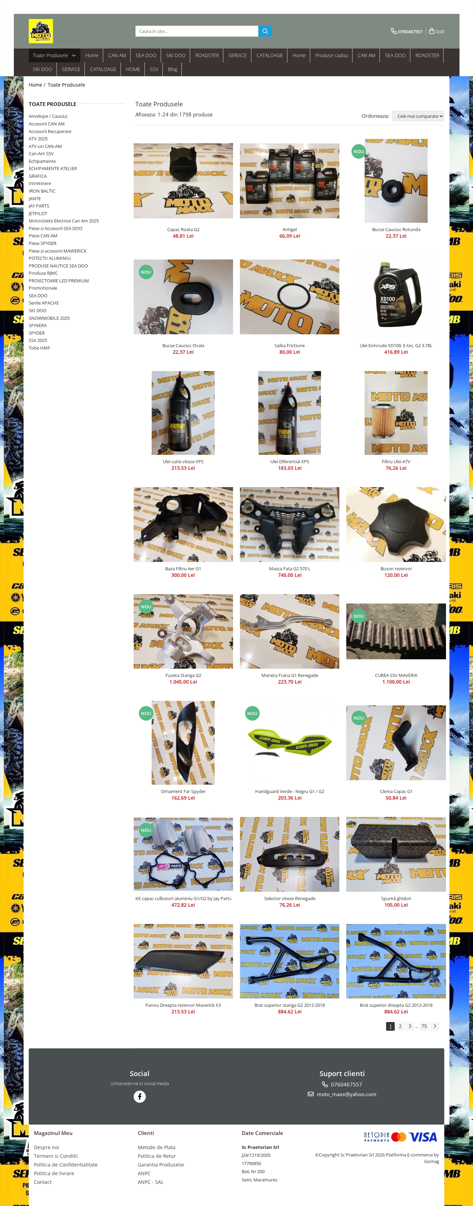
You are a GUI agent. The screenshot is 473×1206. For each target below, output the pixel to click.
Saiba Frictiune (290, 345)
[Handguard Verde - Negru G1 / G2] (289, 743)
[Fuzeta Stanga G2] (183, 631)
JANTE (35, 198)
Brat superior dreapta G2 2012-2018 (396, 1005)
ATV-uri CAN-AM (45, 146)
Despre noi (46, 1147)
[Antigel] (289, 180)
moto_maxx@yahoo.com (345, 1094)
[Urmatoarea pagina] (434, 1026)
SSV (154, 69)
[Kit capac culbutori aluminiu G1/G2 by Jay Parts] (183, 854)
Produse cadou (331, 55)
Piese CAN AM (43, 235)
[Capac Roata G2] (183, 180)
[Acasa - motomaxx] (63, 31)
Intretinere (40, 183)
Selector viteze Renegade (289, 898)
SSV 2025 (38, 340)
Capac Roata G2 (183, 229)
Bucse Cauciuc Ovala (183, 345)
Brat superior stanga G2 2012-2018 (290, 1005)
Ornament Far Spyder (183, 791)
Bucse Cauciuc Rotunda (396, 229)
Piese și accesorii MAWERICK (58, 251)
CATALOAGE (270, 55)
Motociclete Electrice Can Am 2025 (64, 221)
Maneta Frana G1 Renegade (289, 675)
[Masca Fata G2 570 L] (289, 524)
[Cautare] (265, 31)
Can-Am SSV (41, 153)
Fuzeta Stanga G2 (183, 675)
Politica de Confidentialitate (66, 1164)
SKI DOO (176, 55)
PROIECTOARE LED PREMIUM (59, 281)
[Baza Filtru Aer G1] (183, 524)
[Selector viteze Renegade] (289, 854)
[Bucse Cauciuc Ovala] (183, 296)
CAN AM (117, 55)
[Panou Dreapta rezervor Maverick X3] (183, 961)
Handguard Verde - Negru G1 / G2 (289, 791)
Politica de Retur (157, 1156)
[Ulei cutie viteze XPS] (183, 413)
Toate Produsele (51, 55)
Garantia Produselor (161, 1164)
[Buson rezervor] (396, 524)
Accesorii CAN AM (47, 124)
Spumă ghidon (396, 898)
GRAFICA (38, 176)
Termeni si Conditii (56, 1156)
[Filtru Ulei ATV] (396, 413)
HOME (133, 69)
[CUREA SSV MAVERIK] (396, 631)
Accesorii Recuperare (50, 131)
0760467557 (346, 1084)
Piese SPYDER (42, 243)
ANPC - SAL (150, 1182)
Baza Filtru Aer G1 (183, 568)
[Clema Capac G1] (396, 742)
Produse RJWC (43, 273)
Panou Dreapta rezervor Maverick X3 (183, 1005)
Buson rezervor (396, 568)
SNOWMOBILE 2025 (49, 318)
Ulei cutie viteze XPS (183, 461)
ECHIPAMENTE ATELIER (53, 168)
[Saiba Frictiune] (289, 296)
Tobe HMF (39, 348)
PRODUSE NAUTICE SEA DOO (58, 266)
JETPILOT (38, 213)
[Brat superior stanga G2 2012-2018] (289, 961)
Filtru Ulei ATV (396, 461)
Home (92, 55)
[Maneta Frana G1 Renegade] (289, 631)
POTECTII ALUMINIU (50, 258)
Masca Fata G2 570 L (290, 568)
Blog (172, 69)
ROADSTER (207, 55)
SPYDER (37, 333)
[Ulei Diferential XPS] (289, 413)
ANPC (144, 1173)
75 (424, 1026)
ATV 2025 (38, 138)
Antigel (290, 229)
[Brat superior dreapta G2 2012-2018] (396, 961)
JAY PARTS (39, 206)
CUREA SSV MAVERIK (396, 675)
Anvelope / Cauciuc (48, 116)
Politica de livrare (54, 1173)
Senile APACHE (44, 303)
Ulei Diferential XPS (289, 461)
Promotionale (43, 288)
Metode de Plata (157, 1147)
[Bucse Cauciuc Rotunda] (396, 181)
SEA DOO (146, 55)
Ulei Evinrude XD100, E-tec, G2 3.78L (396, 345)
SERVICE (238, 55)
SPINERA (38, 325)
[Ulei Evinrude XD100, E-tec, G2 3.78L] (396, 297)
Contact (43, 1182)
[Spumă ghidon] (396, 854)
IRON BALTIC (42, 191)
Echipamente (42, 161)
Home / (38, 84)
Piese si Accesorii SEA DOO (55, 228)
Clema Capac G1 (396, 791)
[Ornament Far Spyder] (183, 743)
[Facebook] (140, 1097)
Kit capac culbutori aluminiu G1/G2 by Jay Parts (183, 898)
